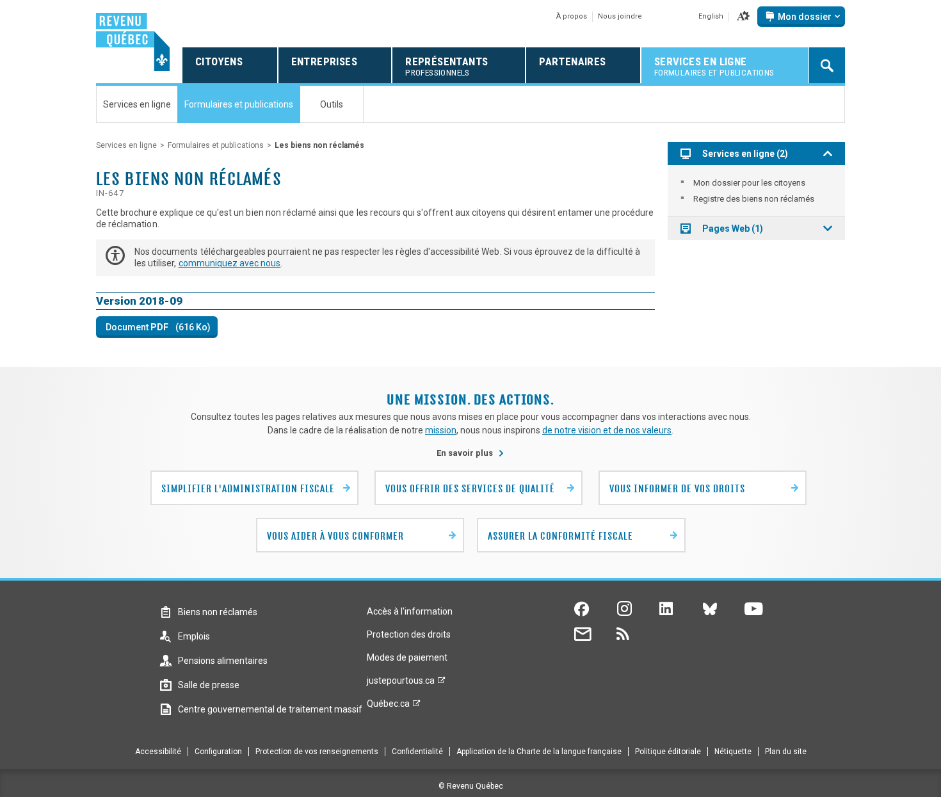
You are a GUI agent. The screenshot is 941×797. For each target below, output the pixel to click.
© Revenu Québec (470, 786)
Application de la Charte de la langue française (539, 751)
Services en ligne (126, 145)
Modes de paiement (407, 657)
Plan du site (786, 751)
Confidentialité (417, 751)
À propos (571, 16)
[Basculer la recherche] (827, 65)
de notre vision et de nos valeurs (607, 430)
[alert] (801, 16)
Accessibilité (158, 751)
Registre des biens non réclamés (753, 199)
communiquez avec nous (230, 263)
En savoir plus (470, 453)
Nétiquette (733, 751)
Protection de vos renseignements (316, 751)
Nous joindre (620, 16)
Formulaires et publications (216, 145)
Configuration (218, 751)
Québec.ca (388, 706)
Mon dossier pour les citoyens (749, 183)
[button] (743, 16)
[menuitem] (756, 183)
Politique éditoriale (668, 751)
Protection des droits (409, 634)
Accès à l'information (410, 611)
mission (440, 430)
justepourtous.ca (401, 683)
